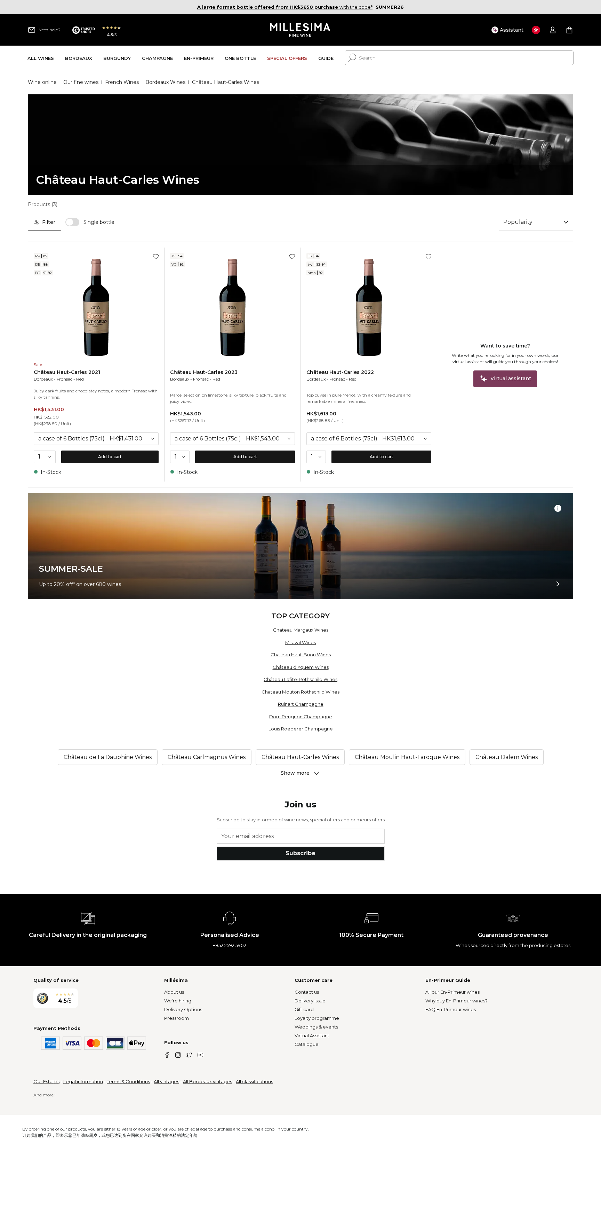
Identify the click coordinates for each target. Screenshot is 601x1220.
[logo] (300, 29)
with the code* (284, 7)
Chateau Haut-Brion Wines (301, 654)
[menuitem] (40, 58)
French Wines (122, 82)
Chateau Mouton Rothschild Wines (300, 692)
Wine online (42, 82)
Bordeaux (43, 379)
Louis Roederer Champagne (301, 729)
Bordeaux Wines (165, 82)
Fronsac (64, 379)
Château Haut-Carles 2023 (204, 372)
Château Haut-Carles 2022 (340, 372)
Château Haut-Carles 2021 (67, 372)
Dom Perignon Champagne (300, 716)
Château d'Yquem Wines (301, 667)
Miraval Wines (300, 642)
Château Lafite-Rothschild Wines (300, 679)
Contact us (307, 992)
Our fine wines (80, 82)
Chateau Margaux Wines (300, 630)
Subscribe (300, 853)
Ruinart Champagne (300, 704)
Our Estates (46, 1081)
